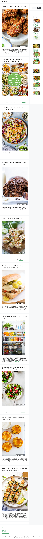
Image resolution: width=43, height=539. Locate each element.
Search (39, 7)
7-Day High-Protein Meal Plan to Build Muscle (36, 58)
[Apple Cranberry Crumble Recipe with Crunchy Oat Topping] (36, 21)
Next (8, 523)
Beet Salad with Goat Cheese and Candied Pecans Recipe (13, 368)
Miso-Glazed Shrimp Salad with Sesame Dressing (12, 108)
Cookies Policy (4, 530)
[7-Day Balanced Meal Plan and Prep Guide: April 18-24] (36, 62)
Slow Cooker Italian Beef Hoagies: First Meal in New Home (13, 266)
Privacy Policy (4, 531)
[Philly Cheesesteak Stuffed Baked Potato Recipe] (36, 29)
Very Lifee (4, 1)
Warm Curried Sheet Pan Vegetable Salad (36, 81)
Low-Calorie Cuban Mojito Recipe (35, 42)
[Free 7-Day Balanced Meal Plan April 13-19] (36, 85)
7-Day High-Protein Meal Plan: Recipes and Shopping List (12, 60)
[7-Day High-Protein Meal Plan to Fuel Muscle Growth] (36, 93)
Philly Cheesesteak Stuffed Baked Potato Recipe (35, 34)
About (3, 527)
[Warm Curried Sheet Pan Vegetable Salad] (36, 78)
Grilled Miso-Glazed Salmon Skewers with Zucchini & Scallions (14, 469)
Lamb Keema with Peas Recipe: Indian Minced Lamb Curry (36, 50)
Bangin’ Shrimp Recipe (36, 74)
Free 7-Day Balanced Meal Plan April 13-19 (36, 89)
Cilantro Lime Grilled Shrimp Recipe (14, 218)
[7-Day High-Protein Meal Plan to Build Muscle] (36, 54)
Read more (15, 53)
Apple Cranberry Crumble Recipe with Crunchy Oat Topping (36, 25)
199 (5, 523)
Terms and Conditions (5, 533)
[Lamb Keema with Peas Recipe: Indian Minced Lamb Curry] (36, 46)
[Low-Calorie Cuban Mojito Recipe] (36, 38)
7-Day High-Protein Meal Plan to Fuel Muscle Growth (36, 97)
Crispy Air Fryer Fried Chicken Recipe (14, 6)
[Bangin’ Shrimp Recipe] (36, 71)
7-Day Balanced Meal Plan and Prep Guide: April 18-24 (36, 66)
